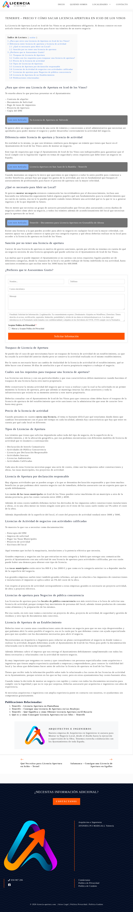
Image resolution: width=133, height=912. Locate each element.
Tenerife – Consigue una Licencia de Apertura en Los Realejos (46, 709)
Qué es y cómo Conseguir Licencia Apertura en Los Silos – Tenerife (48, 714)
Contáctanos (84, 880)
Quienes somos (78, 4)
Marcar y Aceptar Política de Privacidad (28, 328)
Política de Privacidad (88, 883)
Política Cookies (96, 904)
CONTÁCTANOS (66, 801)
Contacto (122, 4)
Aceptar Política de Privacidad (22, 325)
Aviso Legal (63, 904)
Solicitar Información (66, 336)
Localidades (100, 4)
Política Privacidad (78, 904)
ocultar (33, 38)
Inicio (61, 4)
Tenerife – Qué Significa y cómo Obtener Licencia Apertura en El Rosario (52, 712)
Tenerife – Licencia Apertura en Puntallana (35, 706)
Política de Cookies (87, 886)
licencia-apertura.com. (46, 904)
